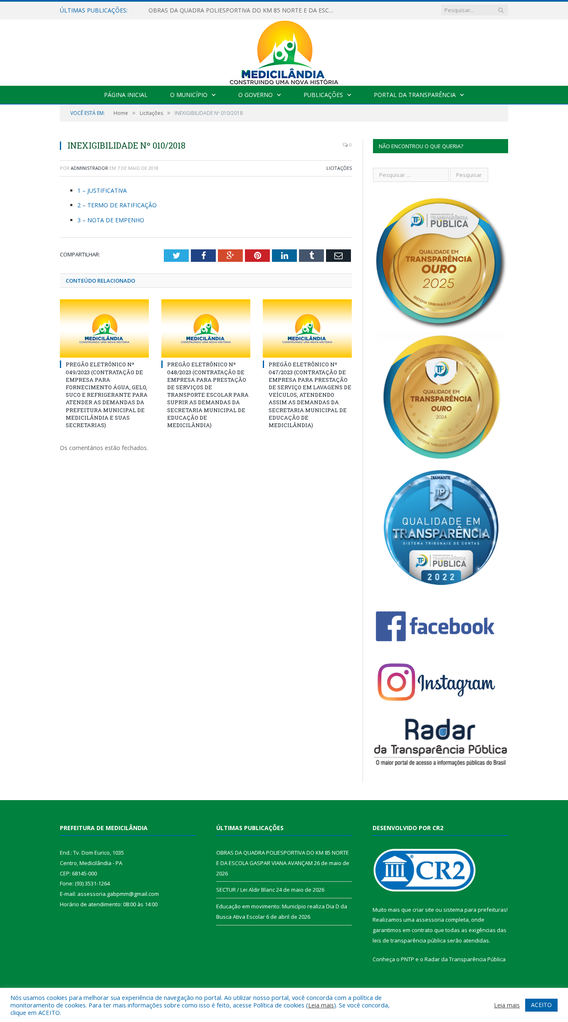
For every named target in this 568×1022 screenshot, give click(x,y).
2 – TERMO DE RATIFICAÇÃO (117, 205)
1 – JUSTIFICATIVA (102, 190)
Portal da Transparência (415, 95)
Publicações (323, 95)
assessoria (430, 919)
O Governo (255, 95)
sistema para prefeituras (474, 909)
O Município (188, 95)
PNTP (407, 959)
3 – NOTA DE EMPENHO (110, 220)
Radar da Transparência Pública (465, 959)
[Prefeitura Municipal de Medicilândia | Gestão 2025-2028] (284, 50)
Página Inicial (126, 95)
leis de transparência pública (409, 940)
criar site (423, 909)
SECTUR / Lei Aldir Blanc (181, 10)
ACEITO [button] (541, 1005)
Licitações (339, 168)
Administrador (89, 168)
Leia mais (321, 1005)
